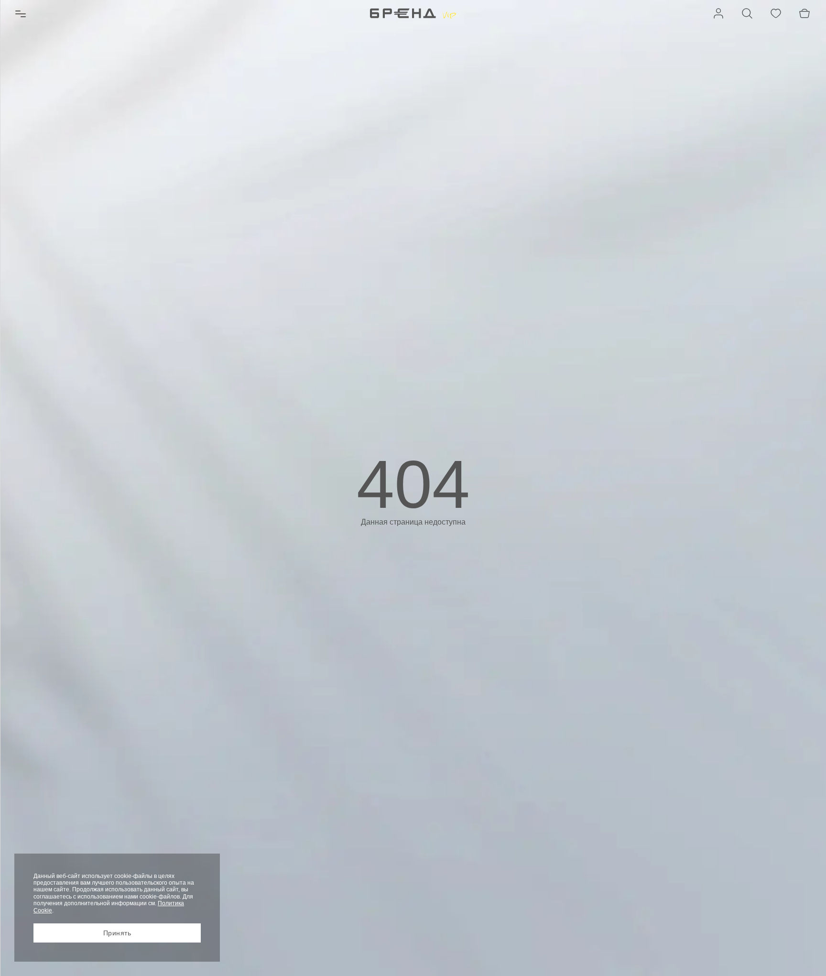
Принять (117, 933)
